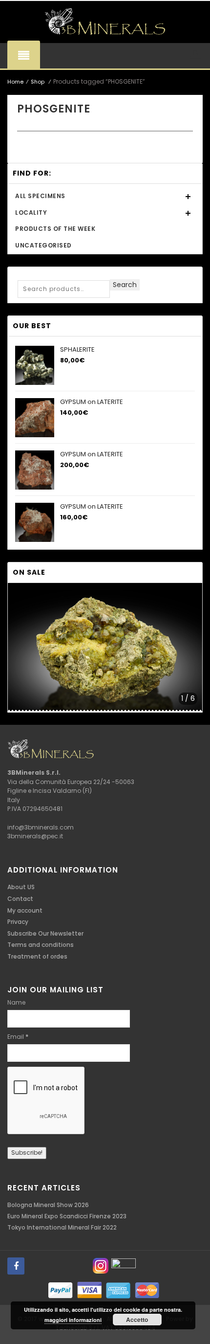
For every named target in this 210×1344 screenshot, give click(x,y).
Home (15, 82)
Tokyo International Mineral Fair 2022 (62, 1227)
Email (17, 1036)
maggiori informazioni (73, 1319)
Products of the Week (55, 228)
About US (21, 887)
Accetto (137, 1319)
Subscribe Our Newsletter (45, 933)
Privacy (17, 922)
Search (125, 285)
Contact (20, 899)
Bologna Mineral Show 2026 (48, 1205)
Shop (37, 82)
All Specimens (40, 196)
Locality (31, 212)
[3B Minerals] (105, 22)
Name (16, 1002)
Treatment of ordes (37, 956)
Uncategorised (43, 245)
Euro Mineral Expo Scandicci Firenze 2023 (66, 1216)
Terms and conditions (40, 945)
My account (24, 910)
